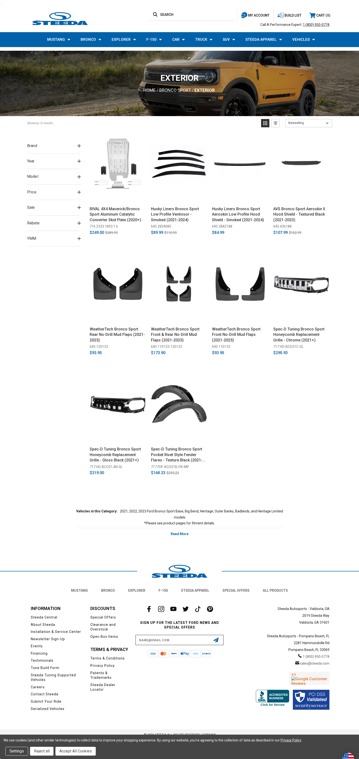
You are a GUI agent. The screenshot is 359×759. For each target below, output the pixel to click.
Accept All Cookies (75, 751)
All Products (275, 590)
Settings (17, 751)
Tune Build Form (45, 668)
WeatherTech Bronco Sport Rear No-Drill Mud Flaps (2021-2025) (117, 334)
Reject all (42, 751)
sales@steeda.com (314, 663)
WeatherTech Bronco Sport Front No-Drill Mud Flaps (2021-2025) (236, 334)
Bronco (88, 39)
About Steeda (43, 625)
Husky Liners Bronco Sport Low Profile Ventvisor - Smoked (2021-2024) (175, 214)
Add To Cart (118, 197)
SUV (226, 39)
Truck (201, 39)
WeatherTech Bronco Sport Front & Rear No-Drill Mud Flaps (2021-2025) (175, 334)
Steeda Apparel (261, 39)
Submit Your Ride (46, 701)
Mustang (56, 39)
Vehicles (301, 39)
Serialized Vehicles (47, 709)
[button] (265, 123)
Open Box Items (104, 637)
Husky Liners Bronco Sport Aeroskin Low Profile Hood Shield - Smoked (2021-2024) (238, 214)
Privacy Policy (102, 666)
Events (37, 646)
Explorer (121, 39)
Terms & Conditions (107, 658)
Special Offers (236, 590)
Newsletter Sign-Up (48, 639)
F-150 (151, 39)
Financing (39, 653)
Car (176, 39)
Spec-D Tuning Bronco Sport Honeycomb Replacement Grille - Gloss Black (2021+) (115, 454)
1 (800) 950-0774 (316, 25)
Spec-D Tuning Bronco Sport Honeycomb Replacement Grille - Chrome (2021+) (299, 334)
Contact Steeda (44, 694)
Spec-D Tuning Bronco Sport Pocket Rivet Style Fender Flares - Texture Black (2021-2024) (176, 455)
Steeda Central (44, 617)
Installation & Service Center (56, 632)
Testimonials (42, 660)
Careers (38, 687)
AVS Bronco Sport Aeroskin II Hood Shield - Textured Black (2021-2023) (299, 214)
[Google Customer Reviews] (309, 678)
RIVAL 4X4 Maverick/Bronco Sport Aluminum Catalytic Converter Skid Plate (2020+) (115, 214)
